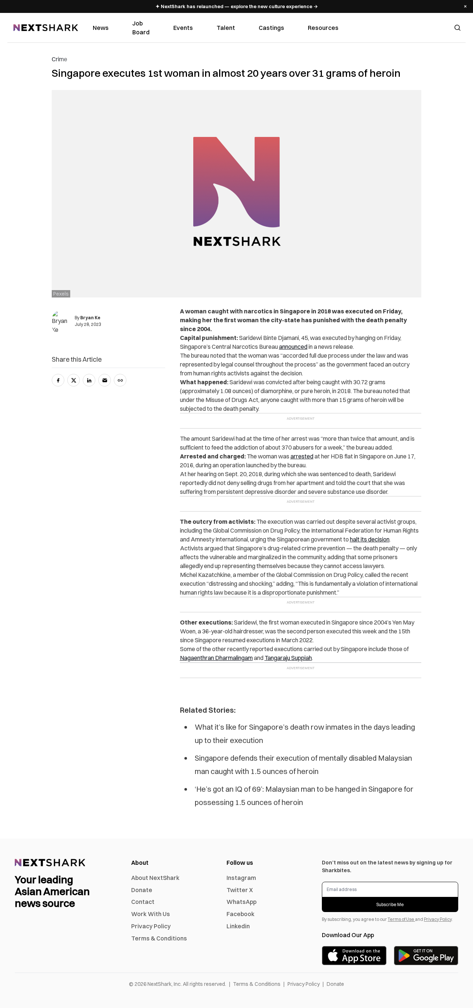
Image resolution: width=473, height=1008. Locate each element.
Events (183, 27)
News (101, 27)
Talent (226, 27)
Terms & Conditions (159, 938)
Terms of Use (401, 919)
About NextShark (155, 877)
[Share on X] (73, 380)
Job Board (141, 28)
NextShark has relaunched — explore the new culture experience (237, 6)
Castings (271, 27)
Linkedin (238, 926)
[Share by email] (104, 380)
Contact (142, 901)
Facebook (241, 914)
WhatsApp (241, 901)
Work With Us (150, 914)
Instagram (241, 877)
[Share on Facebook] (58, 380)
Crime (59, 59)
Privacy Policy (151, 926)
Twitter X (240, 890)
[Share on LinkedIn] (89, 380)
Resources (323, 27)
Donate (141, 890)
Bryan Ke (90, 317)
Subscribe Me (390, 904)
